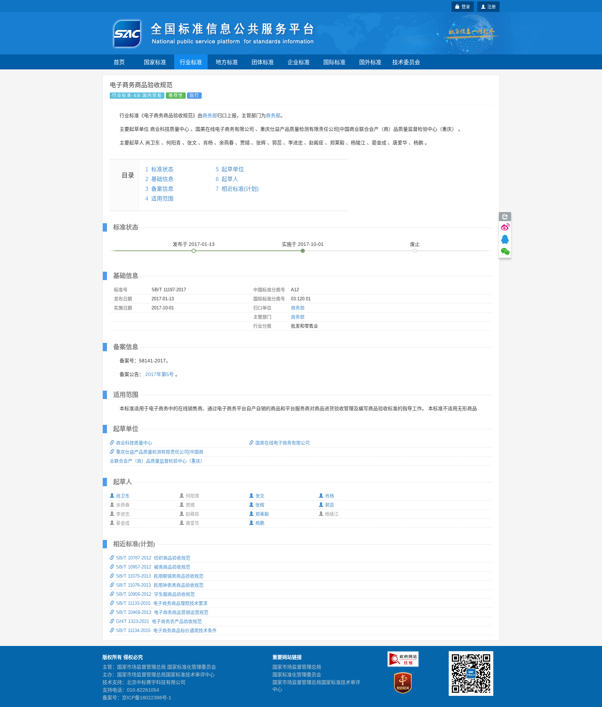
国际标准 (334, 62)
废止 (415, 244)
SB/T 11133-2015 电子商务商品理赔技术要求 (162, 603)
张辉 (259, 504)
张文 (259, 495)
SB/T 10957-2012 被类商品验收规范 (153, 567)
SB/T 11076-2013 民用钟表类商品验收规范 (159, 585)
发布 (194, 244)
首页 (119, 62)
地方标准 (227, 62)
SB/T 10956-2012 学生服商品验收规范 (155, 594)
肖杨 (329, 495)
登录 (465, 6)
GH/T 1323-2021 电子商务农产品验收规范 (159, 621)
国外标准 (370, 62)
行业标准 (191, 62)
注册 (490, 6)
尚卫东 (123, 495)
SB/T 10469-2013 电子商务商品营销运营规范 (162, 612)
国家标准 (155, 62)
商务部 (209, 115)
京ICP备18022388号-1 (146, 697)
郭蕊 (329, 504)
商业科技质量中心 (134, 442)
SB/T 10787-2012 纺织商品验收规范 (153, 558)
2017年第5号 (159, 374)
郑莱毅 (262, 514)
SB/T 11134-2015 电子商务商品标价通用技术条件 (166, 630)
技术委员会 (406, 62)
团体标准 (263, 62)
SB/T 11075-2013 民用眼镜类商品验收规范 (159, 576)
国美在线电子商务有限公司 (282, 442)
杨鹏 (259, 523)
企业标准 (298, 62)
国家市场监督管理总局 (296, 667)
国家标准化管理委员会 (296, 674)
